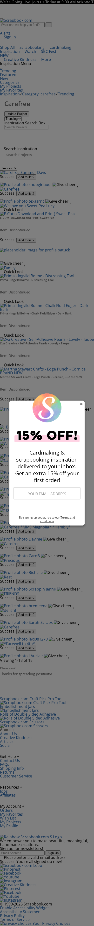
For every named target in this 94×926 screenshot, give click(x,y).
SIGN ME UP (47, 507)
